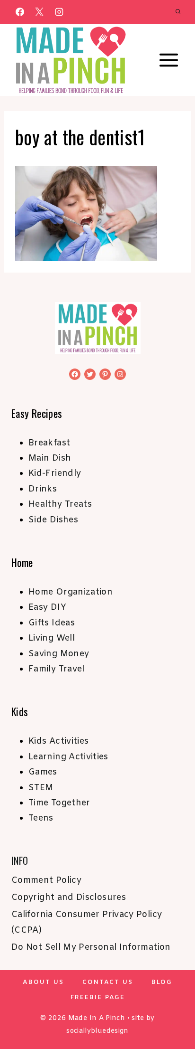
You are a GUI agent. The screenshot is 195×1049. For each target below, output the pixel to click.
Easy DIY (47, 607)
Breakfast (49, 443)
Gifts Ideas (51, 623)
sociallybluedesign (97, 1031)
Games (42, 772)
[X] (39, 11)
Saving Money (58, 654)
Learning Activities (68, 757)
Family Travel (56, 669)
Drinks (42, 489)
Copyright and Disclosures (68, 897)
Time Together (59, 803)
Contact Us (107, 982)
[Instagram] (59, 11)
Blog (161, 982)
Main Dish (49, 458)
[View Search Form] (178, 12)
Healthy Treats (60, 504)
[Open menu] (168, 60)
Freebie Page (98, 997)
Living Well (51, 638)
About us (43, 982)
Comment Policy (46, 880)
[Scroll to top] (172, 1012)
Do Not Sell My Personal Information (91, 947)
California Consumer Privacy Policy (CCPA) (86, 922)
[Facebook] (19, 11)
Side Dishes (53, 520)
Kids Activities (58, 741)
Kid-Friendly (54, 473)
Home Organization (70, 592)
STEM (40, 788)
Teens (40, 818)
